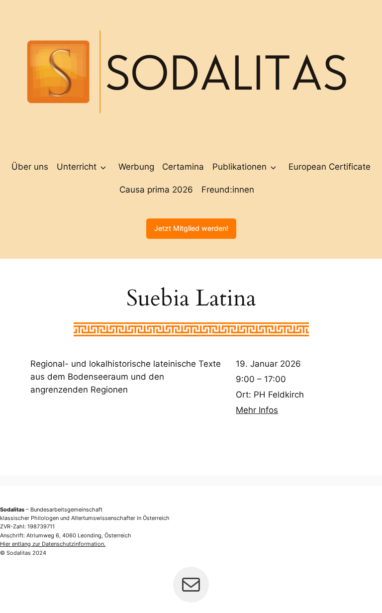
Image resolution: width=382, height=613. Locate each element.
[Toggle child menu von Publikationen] (273, 166)
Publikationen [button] (239, 167)
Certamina (183, 167)
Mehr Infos (257, 410)
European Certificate (329, 167)
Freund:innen (227, 190)
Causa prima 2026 (156, 190)
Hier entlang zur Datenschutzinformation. (52, 543)
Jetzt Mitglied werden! (191, 228)
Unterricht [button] (76, 167)
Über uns (29, 167)
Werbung (136, 167)
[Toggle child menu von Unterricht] (103, 166)
